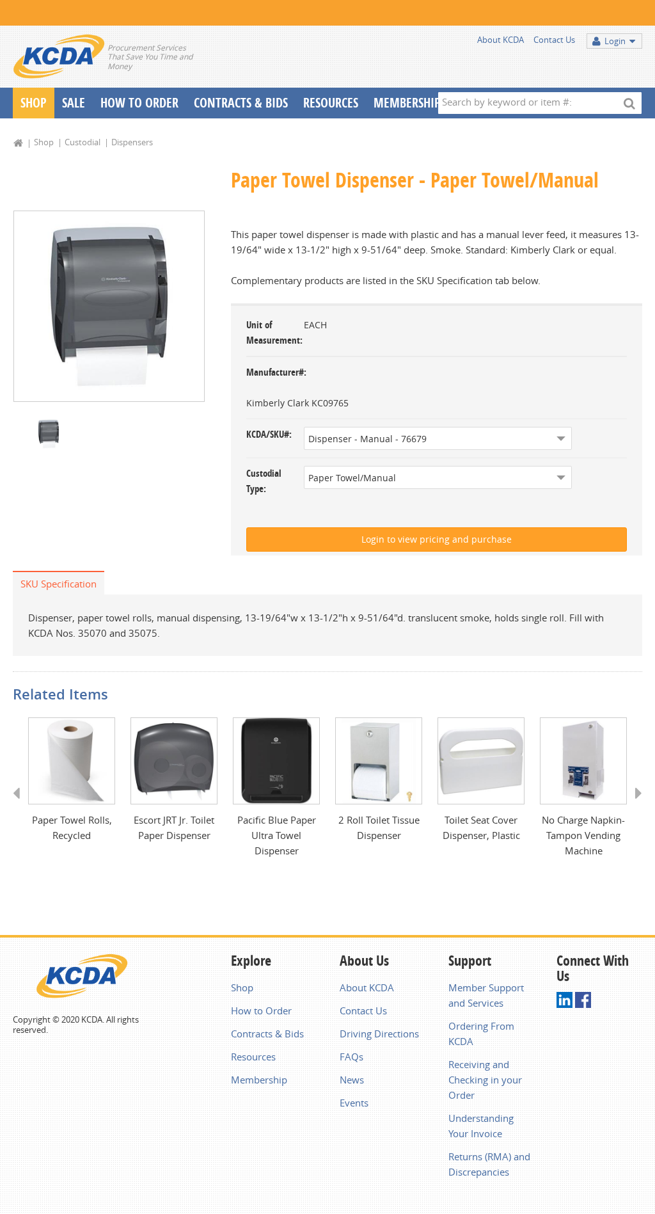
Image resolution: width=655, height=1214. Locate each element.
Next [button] (634, 805)
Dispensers (132, 142)
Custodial (82, 142)
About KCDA (500, 39)
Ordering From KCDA (481, 1033)
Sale (73, 102)
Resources (330, 102)
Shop (33, 102)
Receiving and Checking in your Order (485, 1079)
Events (354, 1102)
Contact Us (554, 39)
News (352, 1079)
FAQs (351, 1056)
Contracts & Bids (241, 102)
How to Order (261, 1010)
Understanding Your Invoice (481, 1126)
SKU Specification (58, 583)
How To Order (139, 102)
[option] (109, 306)
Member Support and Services (486, 995)
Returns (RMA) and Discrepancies (489, 1164)
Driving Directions (379, 1033)
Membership (407, 102)
